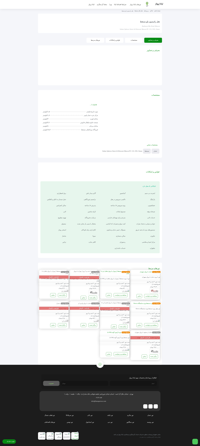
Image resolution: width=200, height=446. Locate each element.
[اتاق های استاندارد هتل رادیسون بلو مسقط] (81, 75)
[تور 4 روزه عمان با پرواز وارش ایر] (88, 303)
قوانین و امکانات (114, 40)
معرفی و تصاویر (153, 40)
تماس (139, 296)
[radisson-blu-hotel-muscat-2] (48, 63)
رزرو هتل (146, 11)
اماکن (151, 11)
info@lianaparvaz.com (98, 401)
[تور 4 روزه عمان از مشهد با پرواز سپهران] (147, 332)
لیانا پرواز (91, 4)
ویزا (110, 4)
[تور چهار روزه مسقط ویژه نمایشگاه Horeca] (147, 303)
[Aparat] (145, 406)
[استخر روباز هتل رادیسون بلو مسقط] (65, 75)
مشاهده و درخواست (151, 296)
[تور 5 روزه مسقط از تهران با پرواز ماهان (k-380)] (53, 273)
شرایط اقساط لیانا (120, 4)
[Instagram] (150, 406)
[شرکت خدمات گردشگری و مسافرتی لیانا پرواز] (152, 4)
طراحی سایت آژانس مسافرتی (153, 437)
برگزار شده (92, 297)
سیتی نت (142, 437)
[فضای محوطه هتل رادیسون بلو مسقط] (81, 63)
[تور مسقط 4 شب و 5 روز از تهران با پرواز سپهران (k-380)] (84, 273)
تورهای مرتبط (95, 40)
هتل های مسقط (138, 11)
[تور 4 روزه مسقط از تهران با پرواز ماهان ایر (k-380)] (114, 273)
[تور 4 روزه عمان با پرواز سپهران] (150, 272)
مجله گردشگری (102, 4)
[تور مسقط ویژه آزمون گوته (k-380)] (118, 332)
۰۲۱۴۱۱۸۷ (98, 397)
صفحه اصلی (157, 11)
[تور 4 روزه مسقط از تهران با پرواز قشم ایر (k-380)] (114, 304)
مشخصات (134, 40)
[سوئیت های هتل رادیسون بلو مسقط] (65, 63)
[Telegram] (156, 406)
